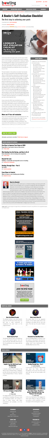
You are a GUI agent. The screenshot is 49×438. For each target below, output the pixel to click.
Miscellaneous (21, 11)
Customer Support (13, 421)
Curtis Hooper (7, 169)
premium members (21, 26)
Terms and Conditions (13, 426)
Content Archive (36, 414)
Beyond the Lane (6, 159)
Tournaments (36, 416)
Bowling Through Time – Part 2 (11, 165)
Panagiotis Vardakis (9, 162)
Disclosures (13, 423)
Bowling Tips (36, 411)
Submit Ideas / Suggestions (13, 416)
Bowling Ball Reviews (36, 413)
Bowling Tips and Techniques (11, 11)
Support (40, 1)
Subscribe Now (13, 411)
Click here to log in (23, 137)
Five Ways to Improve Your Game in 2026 (13, 145)
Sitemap (30, 433)
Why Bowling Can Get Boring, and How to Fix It (15, 152)
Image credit (45, 55)
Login (45, 1)
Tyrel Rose (6, 149)
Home (4, 11)
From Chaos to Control (8, 172)
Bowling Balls (13, 414)
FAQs (13, 413)
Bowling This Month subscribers (39, 119)
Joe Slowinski (13, 22)
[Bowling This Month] (9, 5)
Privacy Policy (13, 424)
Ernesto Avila (7, 176)
